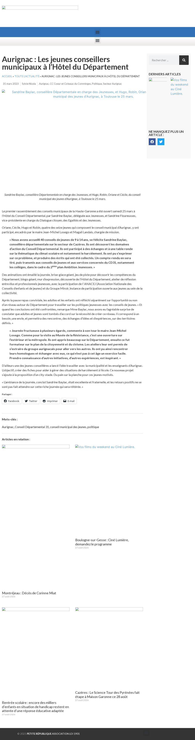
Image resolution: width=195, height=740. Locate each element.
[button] (97, 32)
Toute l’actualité (26, 76)
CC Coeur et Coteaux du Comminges (70, 83)
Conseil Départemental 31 (32, 427)
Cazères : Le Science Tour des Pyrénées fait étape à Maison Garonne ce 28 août (107, 694)
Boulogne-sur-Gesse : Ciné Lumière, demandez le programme (102, 542)
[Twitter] (160, 141)
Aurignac (44, 83)
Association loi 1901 (53, 733)
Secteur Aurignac (112, 83)
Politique (97, 83)
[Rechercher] (184, 60)
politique (93, 427)
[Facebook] (152, 141)
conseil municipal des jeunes (68, 427)
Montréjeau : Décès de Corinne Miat (29, 593)
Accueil (7, 76)
